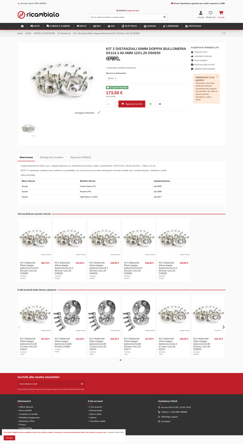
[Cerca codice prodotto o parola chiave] (164, 17)
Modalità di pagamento (29, 417)
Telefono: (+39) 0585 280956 (174, 412)
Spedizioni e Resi (27, 421)
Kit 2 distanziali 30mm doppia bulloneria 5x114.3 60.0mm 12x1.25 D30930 (133, 268)
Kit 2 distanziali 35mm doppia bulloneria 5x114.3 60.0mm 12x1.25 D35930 (64, 268)
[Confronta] (49, 227)
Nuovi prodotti (25, 410)
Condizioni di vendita (28, 414)
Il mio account (96, 407)
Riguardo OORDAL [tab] (81, 157)
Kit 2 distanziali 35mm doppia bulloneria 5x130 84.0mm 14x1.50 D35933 (201, 344)
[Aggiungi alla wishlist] (150, 104)
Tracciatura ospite (97, 421)
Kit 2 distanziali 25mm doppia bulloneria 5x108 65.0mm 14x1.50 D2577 (132, 344)
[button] (35, 26)
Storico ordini (95, 414)
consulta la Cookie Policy (115, 432)
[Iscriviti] (82, 383)
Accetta (9, 438)
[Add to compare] (160, 104)
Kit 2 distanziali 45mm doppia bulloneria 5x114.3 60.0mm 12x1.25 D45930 (29, 268)
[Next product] (225, 33)
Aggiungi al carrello (133, 104)
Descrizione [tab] (26, 157)
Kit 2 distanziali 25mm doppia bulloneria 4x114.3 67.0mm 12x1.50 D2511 (168, 344)
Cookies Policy (25, 428)
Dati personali (96, 410)
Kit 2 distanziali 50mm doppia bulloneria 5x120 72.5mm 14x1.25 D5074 (97, 344)
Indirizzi (93, 417)
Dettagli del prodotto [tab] (51, 157)
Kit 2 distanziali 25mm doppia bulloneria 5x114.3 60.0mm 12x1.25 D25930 (168, 268)
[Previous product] (223, 33)
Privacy (22, 424)
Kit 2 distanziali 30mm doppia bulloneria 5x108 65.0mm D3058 (63, 342)
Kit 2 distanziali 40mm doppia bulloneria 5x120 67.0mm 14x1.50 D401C (28, 344)
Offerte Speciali (26, 407)
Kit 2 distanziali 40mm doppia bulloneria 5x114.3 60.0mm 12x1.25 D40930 (98, 268)
